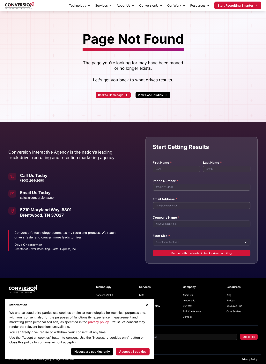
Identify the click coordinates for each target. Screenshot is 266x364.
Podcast (230, 300)
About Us (123, 5)
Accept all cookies (132, 351)
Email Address (165, 199)
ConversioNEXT (104, 295)
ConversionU (148, 5)
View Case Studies (150, 95)
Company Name (166, 217)
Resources (197, 5)
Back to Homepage (110, 95)
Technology (77, 5)
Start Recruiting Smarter (235, 5)
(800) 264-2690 (32, 180)
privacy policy (98, 322)
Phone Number (165, 181)
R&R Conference (192, 311)
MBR (141, 295)
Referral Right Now (149, 305)
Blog (228, 295)
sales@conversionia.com (38, 198)
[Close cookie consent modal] (147, 304)
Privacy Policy (250, 359)
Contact (187, 316)
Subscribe (248, 336)
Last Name (212, 162)
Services (101, 5)
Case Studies (233, 311)
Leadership (189, 300)
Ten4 (142, 300)
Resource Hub (234, 305)
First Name (162, 162)
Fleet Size (161, 236)
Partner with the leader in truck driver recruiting (201, 253)
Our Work (174, 5)
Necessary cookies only (92, 351)
